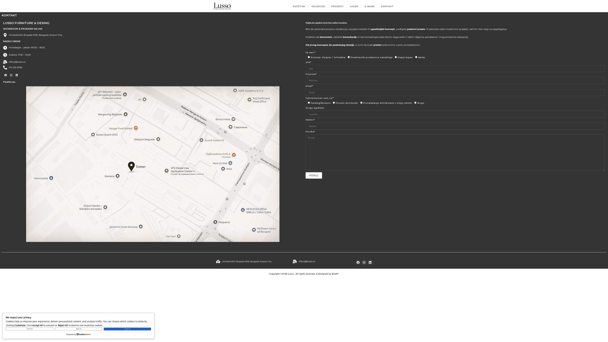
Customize (30, 329)
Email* (309, 86)
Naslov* (310, 119)
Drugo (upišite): (315, 108)
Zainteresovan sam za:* (320, 98)
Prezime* (311, 74)
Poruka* (310, 131)
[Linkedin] (16, 75)
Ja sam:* (310, 52)
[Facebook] (5, 75)
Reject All (78, 329)
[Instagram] (11, 75)
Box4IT (335, 273)
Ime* (308, 62)
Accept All (127, 329)
